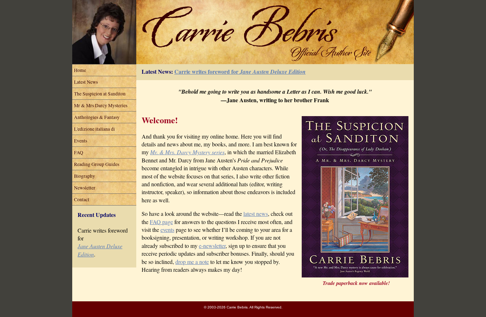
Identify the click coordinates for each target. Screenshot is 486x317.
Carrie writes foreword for (240, 71)
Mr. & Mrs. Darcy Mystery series (187, 152)
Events (80, 140)
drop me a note (192, 261)
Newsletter (84, 188)
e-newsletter (212, 245)
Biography (84, 176)
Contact (81, 199)
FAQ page (161, 221)
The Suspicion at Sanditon (100, 93)
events (167, 229)
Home (80, 70)
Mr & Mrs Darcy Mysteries (100, 105)
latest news (255, 213)
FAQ (78, 152)
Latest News (86, 82)
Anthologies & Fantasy (97, 117)
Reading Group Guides (96, 164)
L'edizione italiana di (94, 129)
